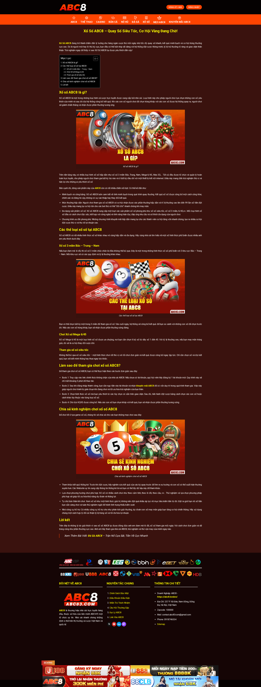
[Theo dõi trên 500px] (119, 624)
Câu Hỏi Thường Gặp (119, 607)
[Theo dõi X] (109, 624)
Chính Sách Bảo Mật (119, 593)
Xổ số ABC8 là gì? (70, 63)
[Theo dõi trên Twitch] (124, 624)
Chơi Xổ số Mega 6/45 (75, 72)
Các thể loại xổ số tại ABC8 (74, 66)
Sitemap (161, 624)
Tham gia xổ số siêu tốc (76, 75)
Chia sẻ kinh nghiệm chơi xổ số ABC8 (79, 81)
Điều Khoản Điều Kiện (120, 598)
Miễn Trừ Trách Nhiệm (120, 603)
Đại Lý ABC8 (115, 612)
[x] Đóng (48, 663)
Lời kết (65, 85)
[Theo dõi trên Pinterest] (114, 624)
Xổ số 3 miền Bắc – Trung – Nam (80, 69)
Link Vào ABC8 (117, 617)
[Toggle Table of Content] (94, 58)
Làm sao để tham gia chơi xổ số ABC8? (80, 78)
